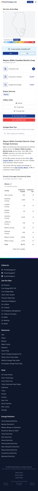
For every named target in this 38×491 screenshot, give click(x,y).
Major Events (5, 344)
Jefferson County (7, 223)
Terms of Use (19, 472)
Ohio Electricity (6, 437)
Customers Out (8, 39)
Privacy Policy (19, 475)
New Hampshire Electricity (10, 447)
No (27, 53)
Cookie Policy (19, 477)
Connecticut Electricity (9, 453)
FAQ (2, 335)
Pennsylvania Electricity (9, 443)
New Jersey (5, 407)
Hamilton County (7, 217)
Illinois (6, 94)
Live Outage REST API (8, 288)
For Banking (5, 320)
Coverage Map (20, 111)
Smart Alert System (8, 295)
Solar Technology (7, 378)
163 (24, 195)
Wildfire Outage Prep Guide (10, 360)
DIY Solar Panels (6, 375)
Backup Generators (7, 424)
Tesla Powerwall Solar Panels (11, 384)
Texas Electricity (6, 434)
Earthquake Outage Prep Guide (11, 363)
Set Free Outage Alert (20, 116)
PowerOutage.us (9, 276)
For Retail (4, 324)
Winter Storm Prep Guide (9, 357)
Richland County (7, 232)
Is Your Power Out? (20, 120)
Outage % (17, 39)
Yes (10, 53)
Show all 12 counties (19, 249)
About (3, 338)
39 (24, 205)
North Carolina (6, 403)
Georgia (4, 410)
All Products (5, 285)
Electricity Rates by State (9, 431)
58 (24, 228)
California (4, 387)
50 (24, 211)
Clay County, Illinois (21, 167)
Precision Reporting (8, 298)
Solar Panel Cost (7, 381)
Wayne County (9, 237)
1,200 (23, 200)
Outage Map (20, 107)
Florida (3, 394)
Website (20, 103)
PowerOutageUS (9, 273)
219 (24, 223)
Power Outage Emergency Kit (11, 354)
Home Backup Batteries (9, 421)
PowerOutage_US (9, 270)
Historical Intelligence (8, 301)
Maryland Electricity (8, 456)
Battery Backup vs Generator (11, 427)
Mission (3, 341)
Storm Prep (5, 351)
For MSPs (4, 317)
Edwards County (7, 200)
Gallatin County (6, 211)
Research (4, 347)
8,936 (23, 237)
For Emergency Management (11, 311)
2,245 (23, 217)
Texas (3, 391)
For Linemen (5, 307)
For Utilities (5, 304)
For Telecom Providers (8, 314)
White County (9, 241)
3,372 (23, 241)
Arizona (4, 397)
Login (31, 2)
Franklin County (7, 206)
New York (4, 400)
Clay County (8, 195)
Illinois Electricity (7, 440)
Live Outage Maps (7, 291)
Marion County (9, 228)
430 (23, 232)
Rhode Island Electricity (9, 450)
